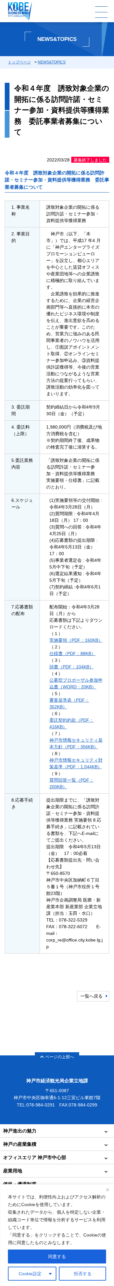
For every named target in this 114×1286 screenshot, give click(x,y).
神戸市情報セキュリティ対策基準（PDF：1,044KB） (76, 763)
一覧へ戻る (91, 996)
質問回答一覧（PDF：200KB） (71, 783)
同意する (57, 1256)
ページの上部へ (59, 1056)
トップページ (19, 62)
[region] (57, 1235)
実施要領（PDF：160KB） (76, 640)
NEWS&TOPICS (52, 62)
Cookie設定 (30, 1273)
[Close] (107, 1189)
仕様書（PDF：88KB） (72, 653)
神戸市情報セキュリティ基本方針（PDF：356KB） (76, 743)
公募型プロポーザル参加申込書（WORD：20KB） (76, 683)
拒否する (83, 1273)
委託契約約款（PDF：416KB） (71, 723)
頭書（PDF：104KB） (71, 666)
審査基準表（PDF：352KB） (69, 703)
